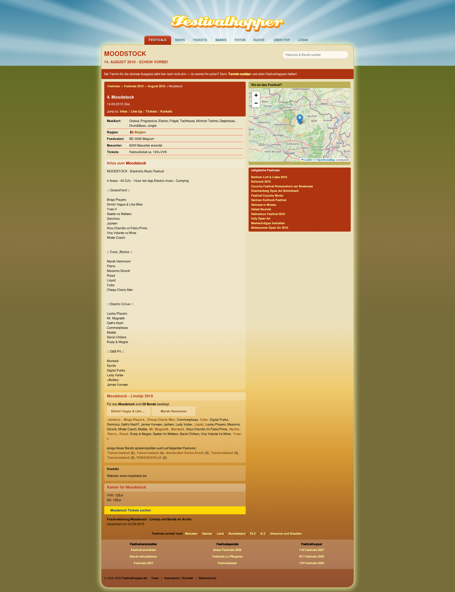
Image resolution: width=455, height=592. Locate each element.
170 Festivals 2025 (311, 563)
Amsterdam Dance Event (185, 452)
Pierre (112, 434)
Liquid (198, 424)
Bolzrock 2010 (261, 181)
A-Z (262, 533)
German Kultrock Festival (268, 200)
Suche (259, 40)
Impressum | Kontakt (178, 578)
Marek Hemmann (173, 411)
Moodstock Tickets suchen (130, 510)
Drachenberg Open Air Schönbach (275, 190)
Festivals (157, 40)
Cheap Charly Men (161, 419)
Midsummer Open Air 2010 (269, 227)
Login (303, 40)
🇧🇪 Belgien (138, 132)
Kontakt (166, 111)
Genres (207, 533)
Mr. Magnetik (159, 429)
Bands (220, 40)
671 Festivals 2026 (311, 556)
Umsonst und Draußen (286, 533)
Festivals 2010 (134, 86)
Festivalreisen (227, 563)
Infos (123, 111)
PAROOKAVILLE (149, 457)
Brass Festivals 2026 (227, 550)
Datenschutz (207, 578)
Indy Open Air (260, 218)
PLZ (253, 533)
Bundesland (237, 533)
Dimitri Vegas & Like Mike (129, 411)
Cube (204, 419)
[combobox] (315, 55)
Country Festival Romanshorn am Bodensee (282, 186)
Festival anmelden (143, 550)
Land (220, 533)
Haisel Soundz (261, 209)
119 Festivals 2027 (311, 550)
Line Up (136, 111)
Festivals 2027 (143, 563)
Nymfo (234, 429)
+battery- (114, 419)
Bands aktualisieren (143, 556)
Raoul (123, 434)
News (180, 40)
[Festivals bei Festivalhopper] (227, 17)
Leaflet (308, 160)
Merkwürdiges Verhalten (268, 223)
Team (155, 578)
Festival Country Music (267, 195)
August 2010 (156, 86)
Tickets (200, 40)
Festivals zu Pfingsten (227, 556)
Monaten (191, 533)
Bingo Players (134, 419)
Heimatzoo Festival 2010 (268, 214)
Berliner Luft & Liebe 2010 (269, 177)
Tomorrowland (118, 452)
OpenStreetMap (326, 160)
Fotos (240, 40)
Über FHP (282, 40)
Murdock (177, 429)
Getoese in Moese (263, 204)
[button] (299, 119)
